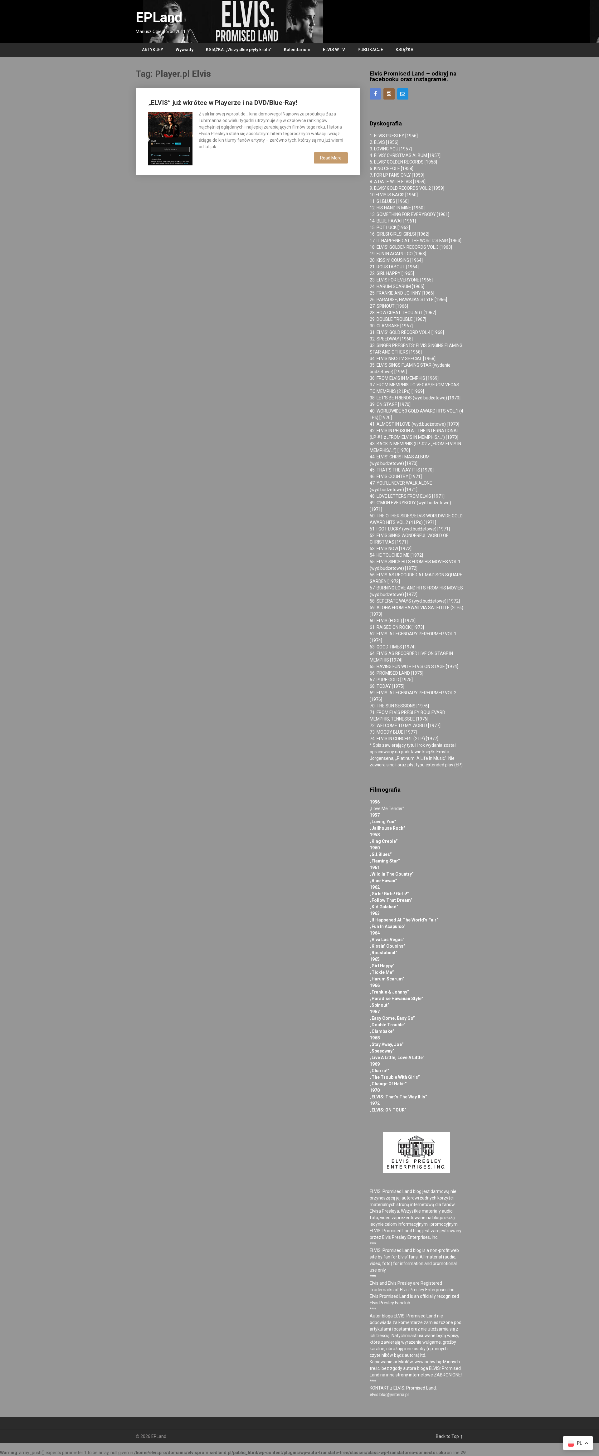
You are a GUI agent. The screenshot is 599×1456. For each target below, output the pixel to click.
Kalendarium (297, 49)
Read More (331, 157)
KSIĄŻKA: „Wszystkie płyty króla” (238, 49)
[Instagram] (389, 94)
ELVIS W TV (334, 49)
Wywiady (184, 49)
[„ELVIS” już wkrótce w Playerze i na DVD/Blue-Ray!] (170, 138)
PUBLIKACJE (370, 49)
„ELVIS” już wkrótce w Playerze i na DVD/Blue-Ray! (222, 102)
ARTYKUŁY (152, 49)
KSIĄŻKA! (405, 49)
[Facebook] (375, 94)
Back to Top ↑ (449, 1436)
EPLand (159, 17)
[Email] (402, 94)
